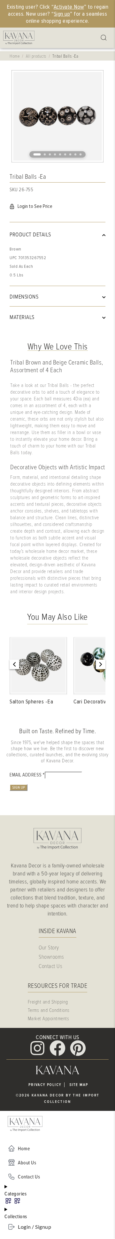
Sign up (62, 13)
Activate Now (69, 6)
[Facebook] (57, 1048)
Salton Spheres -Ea (31, 701)
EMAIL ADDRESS (27, 775)
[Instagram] (37, 1048)
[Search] (104, 38)
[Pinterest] (78, 1048)
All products (36, 56)
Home (14, 56)
